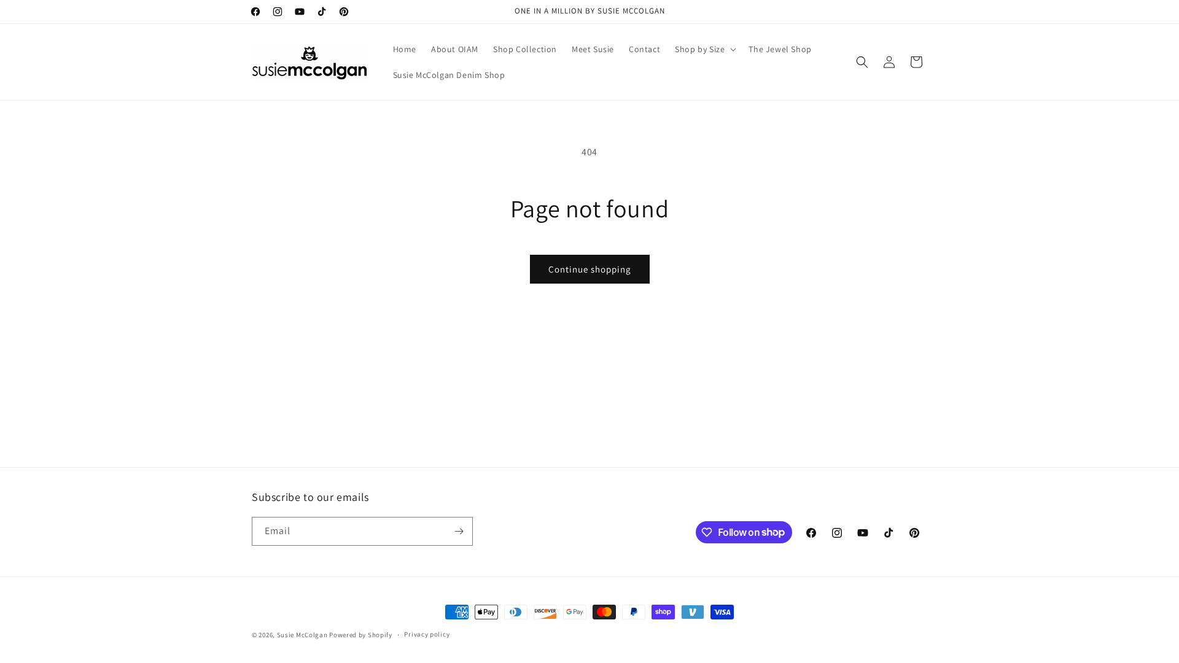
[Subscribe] (458, 531)
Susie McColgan (302, 634)
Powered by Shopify (360, 634)
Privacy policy (426, 634)
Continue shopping (589, 269)
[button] (704, 49)
